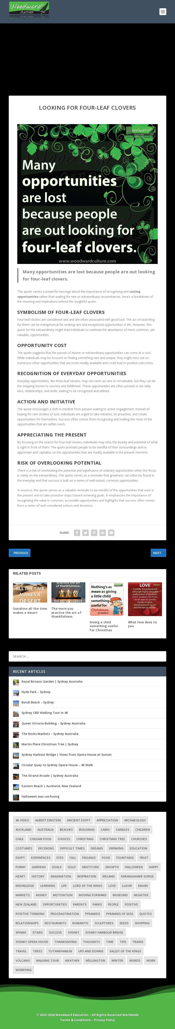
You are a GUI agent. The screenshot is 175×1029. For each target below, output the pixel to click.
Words (134, 960)
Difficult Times (72, 848)
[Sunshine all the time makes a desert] (30, 592)
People (113, 904)
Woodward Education (72, 1015)
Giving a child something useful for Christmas (104, 626)
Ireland (108, 876)
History (38, 876)
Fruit (144, 858)
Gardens (39, 867)
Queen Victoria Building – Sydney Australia (53, 723)
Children (142, 830)
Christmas (84, 839)
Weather (72, 960)
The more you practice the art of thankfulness (66, 612)
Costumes (24, 848)
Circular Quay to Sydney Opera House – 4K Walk (57, 765)
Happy (153, 867)
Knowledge (25, 886)
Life (64, 886)
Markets (23, 895)
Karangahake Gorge (137, 876)
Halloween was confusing (40, 796)
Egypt (20, 858)
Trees (37, 951)
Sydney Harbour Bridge (104, 932)
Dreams (97, 848)
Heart (20, 876)
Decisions (46, 848)
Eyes (60, 858)
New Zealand (26, 904)
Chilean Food (40, 839)
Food (106, 858)
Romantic (80, 923)
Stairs (37, 932)
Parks (97, 904)
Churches (139, 839)
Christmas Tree (112, 839)
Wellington (95, 960)
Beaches (66, 830)
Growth (112, 867)
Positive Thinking (30, 914)
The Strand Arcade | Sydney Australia (50, 776)
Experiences (40, 858)
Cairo (105, 830)
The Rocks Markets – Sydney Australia (50, 734)
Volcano (23, 960)
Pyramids (92, 914)
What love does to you (142, 624)
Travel (21, 951)
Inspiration (86, 876)
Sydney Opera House (32, 942)
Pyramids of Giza (119, 914)
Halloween (134, 867)
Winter (117, 960)
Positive (131, 904)
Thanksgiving (65, 942)
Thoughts (91, 942)
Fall (73, 858)
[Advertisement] (87, 55)
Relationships (27, 923)
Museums (120, 895)
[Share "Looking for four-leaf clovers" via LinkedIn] (102, 533)
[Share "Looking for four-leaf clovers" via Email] (111, 533)
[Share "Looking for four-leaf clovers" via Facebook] (77, 533)
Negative (141, 895)
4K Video (22, 820)
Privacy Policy (104, 1020)
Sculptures (104, 923)
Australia (46, 830)
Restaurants (55, 923)
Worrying (24, 970)
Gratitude (90, 867)
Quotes (145, 914)
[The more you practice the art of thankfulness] (68, 592)
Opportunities (55, 904)
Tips (123, 942)
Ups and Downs (90, 951)
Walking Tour (47, 960)
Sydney (73, 932)
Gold (72, 867)
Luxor (127, 886)
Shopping (142, 923)
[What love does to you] (145, 599)
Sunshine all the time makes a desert (30, 610)
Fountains (125, 858)
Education (138, 848)
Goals (56, 867)
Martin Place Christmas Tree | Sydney (50, 744)
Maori (143, 886)
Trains (137, 942)
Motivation (63, 895)
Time (110, 942)
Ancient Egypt (78, 820)
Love (112, 886)
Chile (20, 839)
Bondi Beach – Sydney (38, 702)
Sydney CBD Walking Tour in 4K (45, 713)
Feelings (89, 858)
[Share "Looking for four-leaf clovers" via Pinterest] (94, 533)
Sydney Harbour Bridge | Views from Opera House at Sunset (67, 755)
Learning (47, 886)
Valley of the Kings (125, 951)
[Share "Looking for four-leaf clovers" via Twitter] (85, 533)
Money (41, 895)
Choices (64, 839)
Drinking (116, 848)
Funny (21, 867)
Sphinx (21, 932)
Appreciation (107, 820)
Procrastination (65, 914)
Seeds (124, 923)
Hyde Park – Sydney (36, 692)
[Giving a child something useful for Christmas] (107, 599)
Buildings (87, 830)
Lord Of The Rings (87, 886)
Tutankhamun (60, 951)
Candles (122, 830)
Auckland (23, 830)
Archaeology (135, 820)
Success (55, 932)
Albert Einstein (48, 820)
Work (150, 960)
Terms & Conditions (75, 1020)
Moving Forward (92, 895)
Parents (79, 904)
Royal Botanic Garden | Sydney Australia (52, 681)
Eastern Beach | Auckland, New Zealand (51, 786)
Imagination (61, 876)
